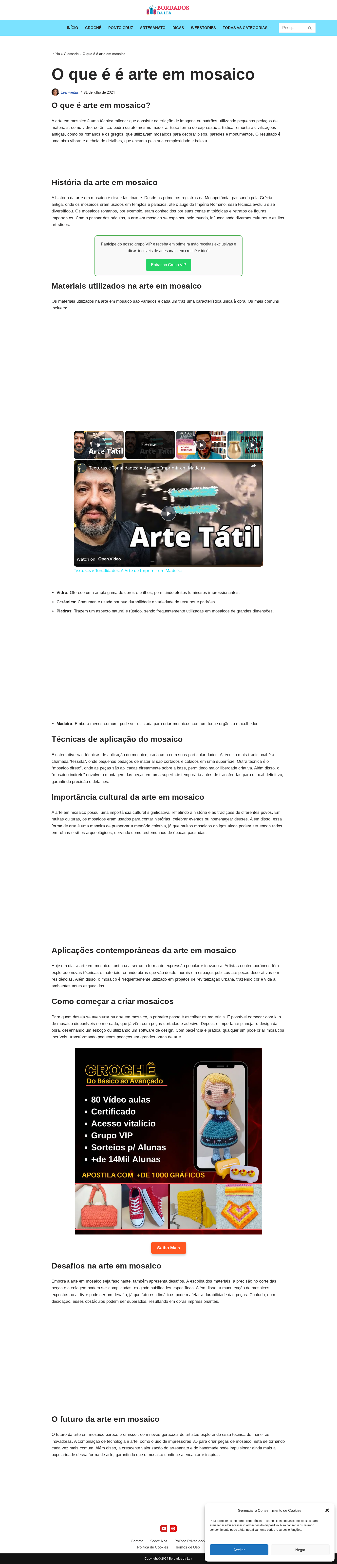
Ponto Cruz (120, 28)
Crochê (93, 28)
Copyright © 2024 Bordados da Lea (168, 1558)
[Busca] (310, 28)
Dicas (178, 28)
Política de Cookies (152, 1547)
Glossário (71, 54)
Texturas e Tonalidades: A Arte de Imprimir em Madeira (147, 468)
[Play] (201, 445)
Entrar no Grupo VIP (168, 265)
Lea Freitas (70, 92)
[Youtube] (163, 1528)
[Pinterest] (173, 1528)
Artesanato (153, 28)
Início (72, 28)
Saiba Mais (168, 1247)
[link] (82, 468)
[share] (253, 465)
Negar (300, 1550)
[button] (327, 1510)
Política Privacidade (190, 1541)
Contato (137, 1541)
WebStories (203, 28)
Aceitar (239, 1550)
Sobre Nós (159, 1541)
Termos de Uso (187, 1547)
